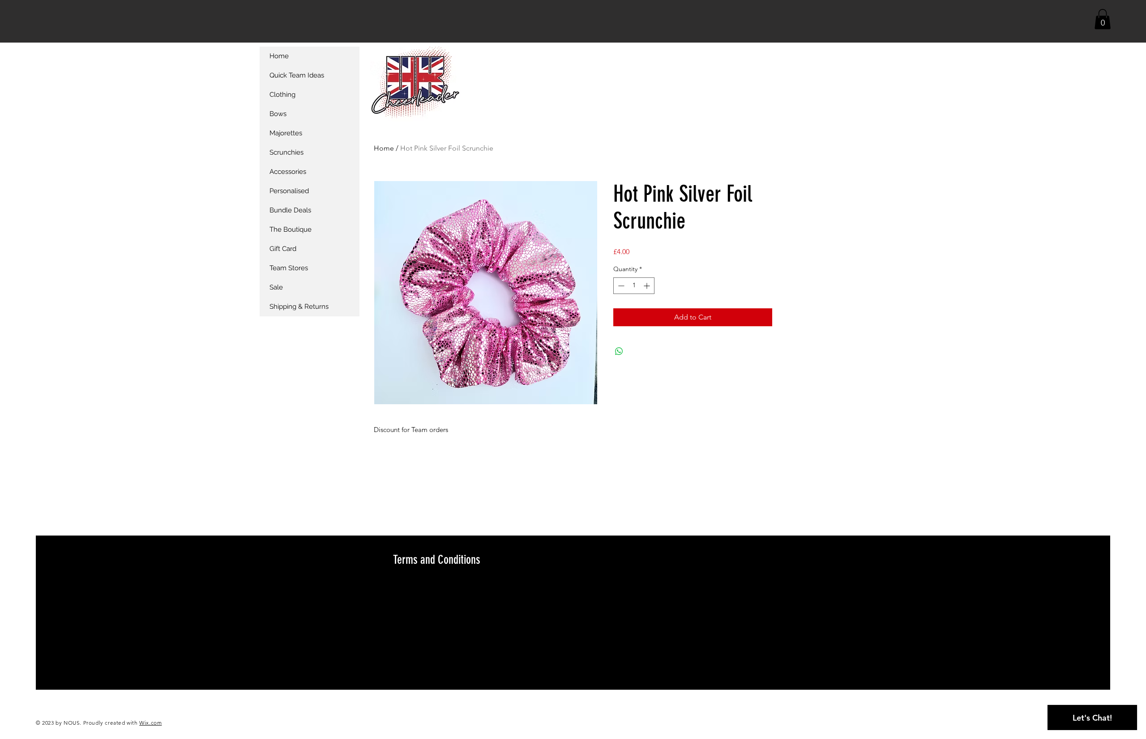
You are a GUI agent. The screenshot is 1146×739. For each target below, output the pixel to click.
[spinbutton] (634, 286)
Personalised (289, 191)
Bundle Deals (290, 210)
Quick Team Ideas (296, 75)
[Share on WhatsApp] (619, 351)
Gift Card (282, 249)
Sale (276, 287)
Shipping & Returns (299, 307)
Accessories (287, 172)
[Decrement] (620, 286)
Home (384, 148)
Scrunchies (286, 152)
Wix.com (150, 722)
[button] (1102, 19)
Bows (277, 114)
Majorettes (285, 133)
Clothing (282, 95)
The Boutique (290, 229)
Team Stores (288, 268)
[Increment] (647, 286)
